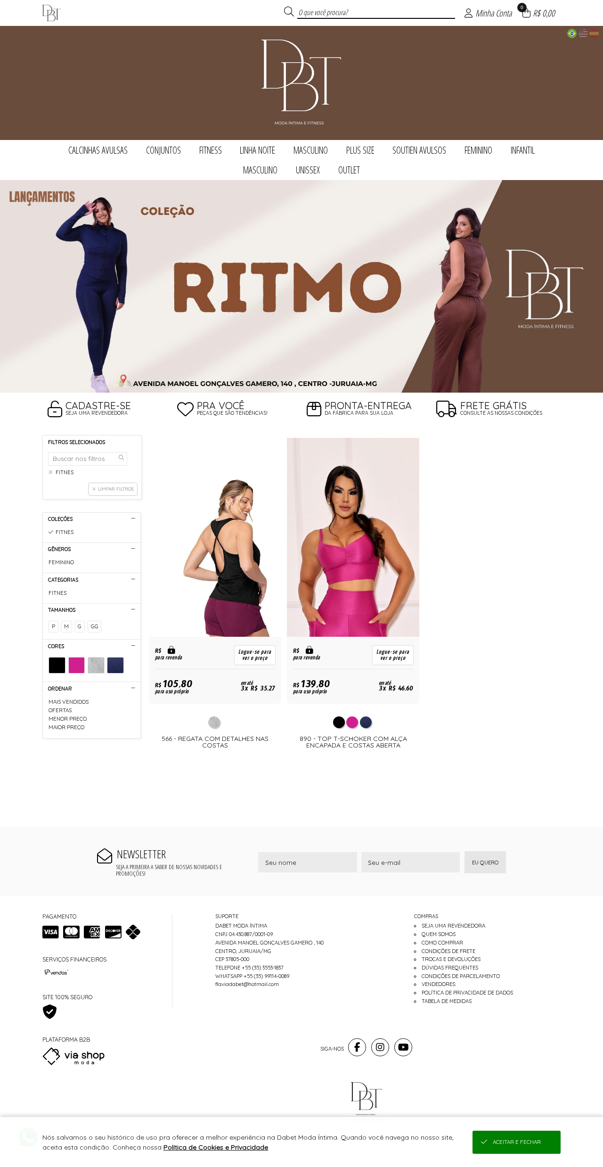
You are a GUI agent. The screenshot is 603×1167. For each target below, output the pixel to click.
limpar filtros (116, 489)
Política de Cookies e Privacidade (215, 1147)
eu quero (485, 862)
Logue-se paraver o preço (254, 655)
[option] (301, 286)
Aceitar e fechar (517, 1142)
